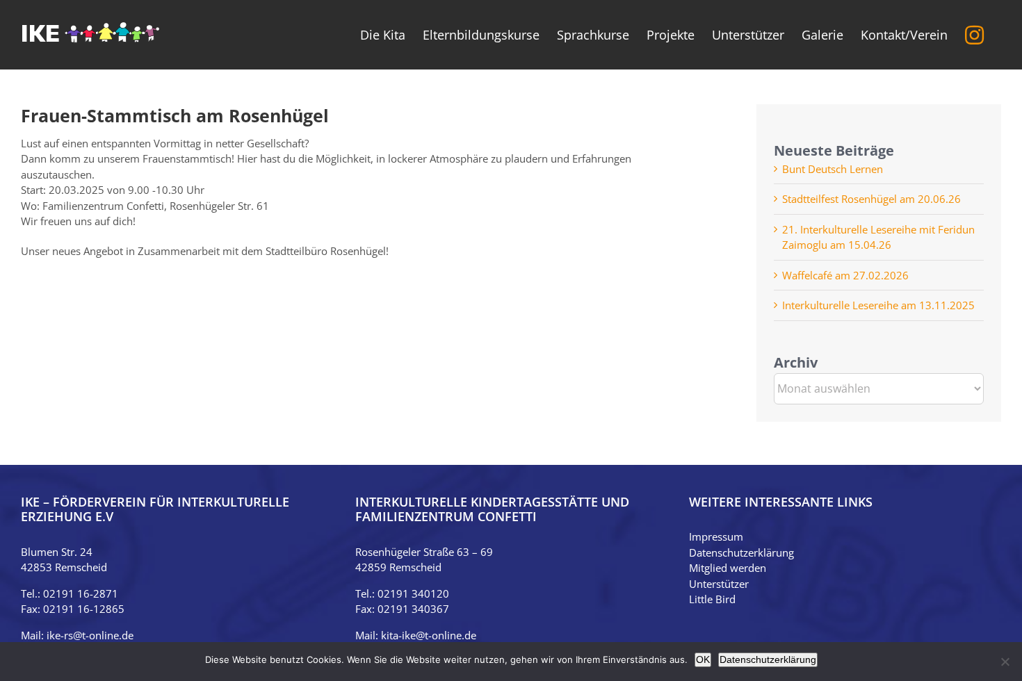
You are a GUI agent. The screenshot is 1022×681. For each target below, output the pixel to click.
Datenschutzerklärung (741, 552)
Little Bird (712, 599)
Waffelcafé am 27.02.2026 (845, 275)
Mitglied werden (727, 568)
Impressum (716, 536)
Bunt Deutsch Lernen (832, 169)
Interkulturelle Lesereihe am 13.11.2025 (878, 305)
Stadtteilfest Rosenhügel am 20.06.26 (871, 199)
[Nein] (1005, 661)
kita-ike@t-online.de (428, 635)
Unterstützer (719, 584)
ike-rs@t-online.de (90, 635)
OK (703, 659)
